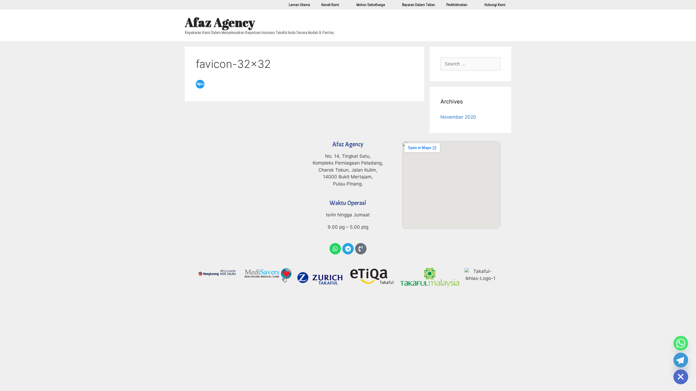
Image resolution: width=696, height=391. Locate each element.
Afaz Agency (220, 22)
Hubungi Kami (494, 4)
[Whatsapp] (335, 248)
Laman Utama (299, 4)
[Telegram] (348, 248)
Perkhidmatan (456, 4)
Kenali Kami (330, 4)
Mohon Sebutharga (370, 4)
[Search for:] (470, 64)
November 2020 (458, 117)
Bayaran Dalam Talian (418, 4)
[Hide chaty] (680, 377)
